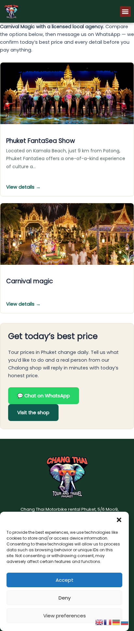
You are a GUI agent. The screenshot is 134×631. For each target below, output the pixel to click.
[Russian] (125, 622)
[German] (116, 622)
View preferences (64, 615)
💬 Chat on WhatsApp (43, 395)
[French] (108, 622)
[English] (99, 622)
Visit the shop (33, 412)
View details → (23, 187)
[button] (119, 520)
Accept (65, 580)
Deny (65, 597)
